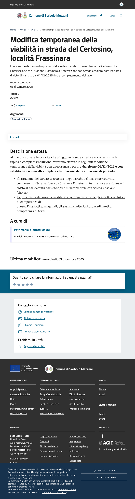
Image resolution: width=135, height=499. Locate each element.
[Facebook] (99, 15)
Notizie (102, 389)
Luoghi (102, 414)
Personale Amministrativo (23, 409)
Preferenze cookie (67, 489)
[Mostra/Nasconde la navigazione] (7, 15)
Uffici (12, 399)
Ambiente (74, 389)
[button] (22, 4)
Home (13, 29)
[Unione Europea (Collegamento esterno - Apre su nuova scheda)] (25, 369)
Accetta (106, 477)
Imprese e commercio (79, 409)
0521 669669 (21, 458)
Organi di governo (18, 389)
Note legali (74, 451)
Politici (13, 404)
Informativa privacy (78, 446)
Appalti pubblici (76, 404)
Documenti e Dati (18, 413)
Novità (23, 29)
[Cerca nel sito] (121, 15)
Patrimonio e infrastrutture (32, 230)
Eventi (102, 419)
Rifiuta (107, 470)
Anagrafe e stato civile (50, 394)
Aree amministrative (20, 394)
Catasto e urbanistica (50, 389)
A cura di (15, 137)
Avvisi (33, 29)
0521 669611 (20, 454)
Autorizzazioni (46, 399)
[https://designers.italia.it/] (112, 442)
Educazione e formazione (52, 413)
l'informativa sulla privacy (54, 492)
